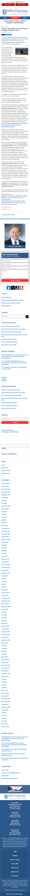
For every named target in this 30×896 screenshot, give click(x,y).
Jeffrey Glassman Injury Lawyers (18, 890)
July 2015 (4, 645)
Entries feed (5, 467)
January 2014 (5, 696)
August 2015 (5, 643)
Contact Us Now (15, 280)
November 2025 (6, 492)
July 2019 (4, 514)
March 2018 (5, 556)
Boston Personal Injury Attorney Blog (11, 332)
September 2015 (6, 640)
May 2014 (4, 684)
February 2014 (5, 693)
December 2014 (6, 665)
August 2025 (5, 497)
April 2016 (4, 620)
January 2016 (5, 629)
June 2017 (4, 581)
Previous (4, 214)
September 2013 (6, 707)
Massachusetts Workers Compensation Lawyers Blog (14, 335)
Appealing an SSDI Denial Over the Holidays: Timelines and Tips (13, 754)
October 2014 (5, 670)
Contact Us (15, 867)
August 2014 (5, 676)
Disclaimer (15, 863)
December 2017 (6, 564)
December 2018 (6, 531)
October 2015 (5, 637)
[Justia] (17, 288)
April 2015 (4, 654)
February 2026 (5, 483)
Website (15, 855)
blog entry (9, 37)
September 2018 (6, 539)
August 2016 (5, 609)
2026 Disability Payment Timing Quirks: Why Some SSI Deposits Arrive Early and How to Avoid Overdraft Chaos (15, 356)
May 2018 (4, 550)
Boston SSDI (8, 207)
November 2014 (6, 668)
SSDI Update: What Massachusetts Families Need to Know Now (15, 759)
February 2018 (5, 559)
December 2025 (6, 489)
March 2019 (5, 525)
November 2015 (6, 634)
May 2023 (4, 511)
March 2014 (5, 690)
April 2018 (4, 553)
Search (27, 316)
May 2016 (4, 617)
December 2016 (6, 598)
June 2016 (4, 615)
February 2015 (5, 659)
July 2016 (4, 612)
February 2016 (5, 626)
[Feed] (21, 288)
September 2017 (6, 573)
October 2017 (5, 570)
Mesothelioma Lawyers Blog (9, 339)
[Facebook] (9, 288)
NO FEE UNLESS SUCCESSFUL (10, 431)
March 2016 (5, 623)
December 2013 (6, 698)
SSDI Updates (6, 305)
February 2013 (5, 726)
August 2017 (5, 575)
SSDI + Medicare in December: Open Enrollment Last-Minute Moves (14, 368)
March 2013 (5, 724)
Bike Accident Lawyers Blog (9, 344)
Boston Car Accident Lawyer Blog (10, 326)
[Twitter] (13, 288)
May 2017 (4, 584)
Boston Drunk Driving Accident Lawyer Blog (13, 329)
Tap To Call (8, 4)
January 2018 (5, 562)
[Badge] (15, 789)
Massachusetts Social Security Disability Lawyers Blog (15, 12)
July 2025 (4, 500)
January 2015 (5, 662)
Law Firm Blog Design (15, 894)
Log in (3, 465)
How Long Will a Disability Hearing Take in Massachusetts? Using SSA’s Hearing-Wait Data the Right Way (14, 363)
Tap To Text (21, 4)
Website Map (15, 871)
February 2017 (5, 592)
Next (13, 214)
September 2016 (6, 606)
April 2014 (4, 687)
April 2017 (4, 587)
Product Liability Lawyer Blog (9, 342)
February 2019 (5, 528)
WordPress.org (6, 473)
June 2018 (4, 548)
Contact (15, 17)
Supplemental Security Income (11, 303)
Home (5, 17)
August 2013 (5, 710)
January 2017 (5, 595)
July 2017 (4, 578)
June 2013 (4, 715)
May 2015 (4, 651)
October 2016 (5, 603)
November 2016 (6, 601)
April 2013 (4, 721)
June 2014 (4, 682)
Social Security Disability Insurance (12, 300)
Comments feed (6, 470)
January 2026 (5, 486)
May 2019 (4, 520)
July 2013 (4, 712)
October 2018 (5, 536)
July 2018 (4, 545)
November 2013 (6, 701)
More (25, 17)
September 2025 (6, 494)
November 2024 (6, 506)
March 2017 (5, 589)
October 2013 (5, 704)
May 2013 (4, 718)
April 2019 (4, 522)
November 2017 (6, 567)
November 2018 (6, 534)
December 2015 (6, 631)
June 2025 (4, 503)
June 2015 (4, 648)
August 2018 (5, 542)
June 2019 (4, 517)
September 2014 (6, 673)
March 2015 (5, 656)
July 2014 (4, 679)
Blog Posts (15, 876)
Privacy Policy (15, 859)
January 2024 (5, 508)
